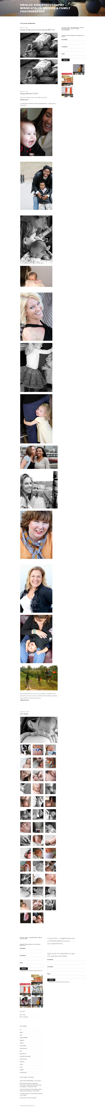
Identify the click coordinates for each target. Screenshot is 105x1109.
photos (21, 1064)
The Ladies (23, 1095)
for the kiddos (23, 1045)
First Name (64, 39)
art (20, 1029)
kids (21, 1051)
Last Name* (65, 46)
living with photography (25, 1056)
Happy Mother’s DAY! (29, 93)
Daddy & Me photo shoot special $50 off (37, 30)
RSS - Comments (24, 1017)
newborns (22, 1061)
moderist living (23, 1059)
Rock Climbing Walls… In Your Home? (32, 1080)
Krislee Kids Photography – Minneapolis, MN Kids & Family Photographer (45, 8)
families (22, 1043)
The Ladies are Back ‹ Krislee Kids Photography (31, 1093)
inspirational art (23, 1048)
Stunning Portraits (32, 1086)
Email (63, 53)
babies (21, 1032)
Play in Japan (36, 1090)
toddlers (22, 1069)
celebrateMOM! (23, 1037)
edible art (22, 1040)
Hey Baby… (25, 714)
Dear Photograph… (32, 1097)
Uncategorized (23, 1072)
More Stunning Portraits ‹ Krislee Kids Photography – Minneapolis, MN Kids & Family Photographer (30, 1085)
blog (21, 1035)
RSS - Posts (22, 1014)
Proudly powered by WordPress (27, 1105)
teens (21, 1067)
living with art (23, 1053)
